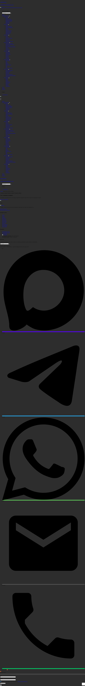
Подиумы (7, 37)
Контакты (3, 89)
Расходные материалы (9, 154)
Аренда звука (6, 16)
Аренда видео (6, 69)
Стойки (7, 47)
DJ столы (7, 56)
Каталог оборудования (5, 15)
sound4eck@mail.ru (3, 2)
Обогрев (7, 170)
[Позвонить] (43, 668)
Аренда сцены (6, 121)
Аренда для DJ (6, 137)
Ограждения (7, 169)
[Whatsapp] (43, 500)
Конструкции (8, 40)
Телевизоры (7, 72)
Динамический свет (9, 26)
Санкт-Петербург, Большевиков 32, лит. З (7, 181)
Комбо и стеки (8, 45)
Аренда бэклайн (4, 225)
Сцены (7, 122)
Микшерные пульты (9, 21)
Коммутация (7, 23)
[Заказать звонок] (7, 669)
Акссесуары (7, 58)
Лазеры (7, 28)
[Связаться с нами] (0, 671)
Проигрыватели (8, 54)
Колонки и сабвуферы (9, 106)
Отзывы (3, 88)
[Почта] (43, 584)
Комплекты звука (8, 105)
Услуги (3, 87)
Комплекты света (8, 32)
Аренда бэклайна (6, 42)
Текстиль (7, 80)
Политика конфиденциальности (5, 245)
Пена (6, 152)
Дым (6, 61)
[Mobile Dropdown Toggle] (8, 24)
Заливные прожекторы (9, 27)
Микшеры (7, 55)
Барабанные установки (9, 43)
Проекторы (7, 73)
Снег (6, 153)
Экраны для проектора (9, 74)
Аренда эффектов (6, 59)
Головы (7, 25)
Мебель (7, 79)
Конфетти (7, 63)
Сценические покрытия (9, 41)
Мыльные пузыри (8, 64)
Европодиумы (8, 39)
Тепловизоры (8, 86)
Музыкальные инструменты (10, 44)
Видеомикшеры (8, 71)
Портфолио (4, 218)
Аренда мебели (4, 226)
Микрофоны (7, 22)
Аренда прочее (6, 77)
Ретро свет (7, 29)
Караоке (7, 104)
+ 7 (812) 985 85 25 (5, 94)
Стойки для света (8, 31)
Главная (3, 14)
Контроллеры (8, 53)
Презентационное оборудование (10, 75)
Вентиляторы (8, 60)
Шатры (7, 78)
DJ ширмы (7, 57)
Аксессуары (7, 48)
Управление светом (9, 30)
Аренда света (6, 24)
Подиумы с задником (9, 38)
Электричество (8, 168)
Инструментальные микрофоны (10, 46)
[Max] (43, 331)
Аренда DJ (3, 223)
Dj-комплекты (8, 138)
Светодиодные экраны (9, 70)
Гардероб (7, 85)
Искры (7, 62)
